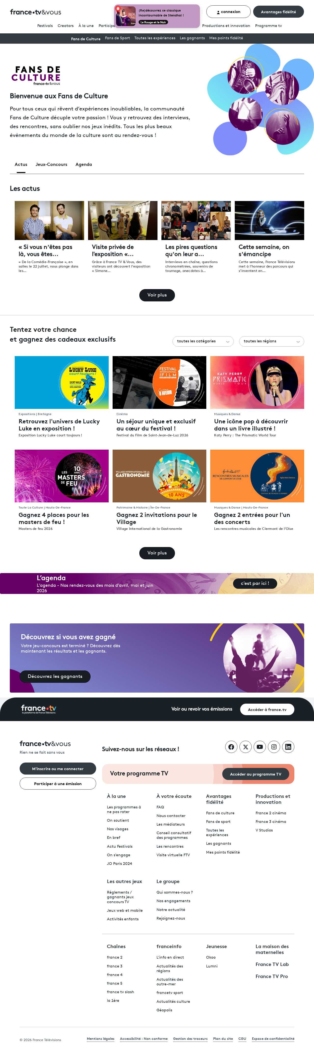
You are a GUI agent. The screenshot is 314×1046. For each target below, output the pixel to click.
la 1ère (113, 1001)
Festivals (45, 26)
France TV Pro (272, 975)
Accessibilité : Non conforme (144, 1038)
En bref (113, 838)
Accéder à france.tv (267, 709)
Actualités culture (173, 1002)
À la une (86, 26)
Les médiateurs (171, 825)
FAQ (160, 807)
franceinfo (169, 945)
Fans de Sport (117, 38)
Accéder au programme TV (255, 774)
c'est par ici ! (255, 583)
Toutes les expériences (154, 38)
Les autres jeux (124, 880)
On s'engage (118, 855)
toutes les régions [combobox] (260, 341)
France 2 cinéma (271, 813)
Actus (21, 164)
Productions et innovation (226, 26)
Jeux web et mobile (125, 911)
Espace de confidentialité (273, 1038)
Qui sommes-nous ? (175, 893)
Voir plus (157, 295)
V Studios (264, 830)
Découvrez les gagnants (55, 676)
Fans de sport (218, 822)
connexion (230, 11)
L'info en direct (170, 958)
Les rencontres (170, 847)
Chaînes (116, 945)
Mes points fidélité (226, 38)
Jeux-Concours (51, 164)
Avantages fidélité (278, 11)
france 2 (114, 958)
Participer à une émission (58, 783)
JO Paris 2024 (119, 864)
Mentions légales (100, 1038)
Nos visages (117, 829)
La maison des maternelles (272, 948)
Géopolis (164, 1010)
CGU (242, 1038)
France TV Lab (272, 963)
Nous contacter (171, 816)
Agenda (84, 164)
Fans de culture (220, 813)
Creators (66, 26)
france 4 (115, 975)
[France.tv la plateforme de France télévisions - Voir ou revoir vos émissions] (39, 709)
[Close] (198, 5)
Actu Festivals (119, 847)
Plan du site (223, 1038)
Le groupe (168, 880)
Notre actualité (171, 910)
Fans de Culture (86, 38)
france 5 (114, 984)
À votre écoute (174, 795)
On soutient (118, 821)
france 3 (114, 966)
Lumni (212, 966)
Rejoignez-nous (171, 919)
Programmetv (268, 26)
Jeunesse (216, 945)
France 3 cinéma (271, 822)
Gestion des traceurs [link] (190, 1038)
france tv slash (120, 992)
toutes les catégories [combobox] (196, 341)
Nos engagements (173, 901)
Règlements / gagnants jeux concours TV (120, 897)
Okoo (211, 958)
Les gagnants (192, 38)
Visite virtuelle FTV (173, 855)
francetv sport (170, 993)
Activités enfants (123, 919)
